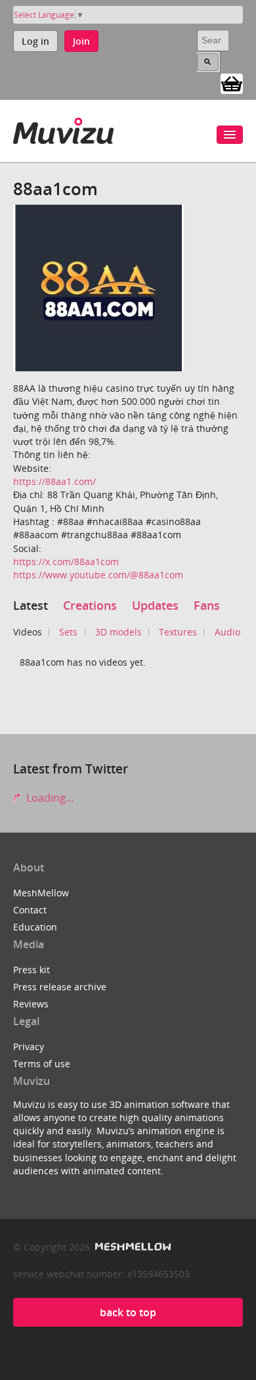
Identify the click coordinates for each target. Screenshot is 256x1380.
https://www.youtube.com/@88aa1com (98, 574)
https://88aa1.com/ (54, 481)
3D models (118, 632)
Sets (68, 632)
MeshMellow (41, 892)
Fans (207, 605)
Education (35, 927)
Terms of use (41, 1063)
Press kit (31, 969)
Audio (227, 632)
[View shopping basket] (232, 83)
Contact (30, 910)
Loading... (49, 798)
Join (81, 41)
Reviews (31, 1004)
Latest (30, 605)
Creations (90, 605)
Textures (178, 632)
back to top (128, 1312)
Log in (35, 41)
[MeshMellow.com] (132, 1247)
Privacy (28, 1046)
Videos (27, 632)
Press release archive (59, 986)
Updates (155, 605)
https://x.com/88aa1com (66, 561)
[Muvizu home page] (63, 128)
